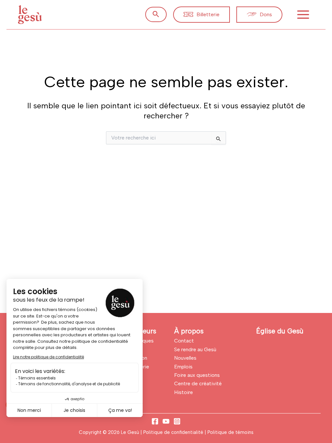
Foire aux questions (197, 375)
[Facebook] (155, 421)
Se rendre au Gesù (195, 349)
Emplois (183, 367)
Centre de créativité (198, 383)
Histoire (183, 392)
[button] (156, 14)
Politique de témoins (231, 432)
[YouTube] (166, 421)
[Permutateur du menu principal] (303, 14)
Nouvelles (185, 358)
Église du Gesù (279, 331)
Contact (184, 341)
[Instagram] (177, 421)
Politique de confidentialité (174, 432)
